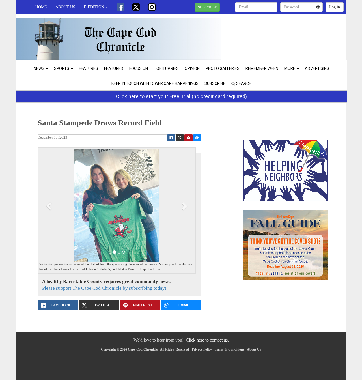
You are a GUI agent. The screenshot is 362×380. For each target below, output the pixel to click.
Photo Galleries (223, 68)
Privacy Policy (202, 349)
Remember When (261, 68)
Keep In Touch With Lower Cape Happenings (155, 83)
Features (88, 68)
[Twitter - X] (136, 7)
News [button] (39, 68)
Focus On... (139, 68)
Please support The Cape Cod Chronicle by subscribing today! (104, 288)
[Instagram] (152, 7)
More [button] (290, 68)
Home (41, 7)
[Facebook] (120, 7)
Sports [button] (62, 68)
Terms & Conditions (229, 349)
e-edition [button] (94, 7)
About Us (65, 7)
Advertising (317, 68)
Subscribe (214, 83)
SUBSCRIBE (207, 7)
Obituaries (167, 68)
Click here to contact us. (207, 340)
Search (243, 83)
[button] (49, 205)
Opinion (192, 68)
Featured (113, 68)
